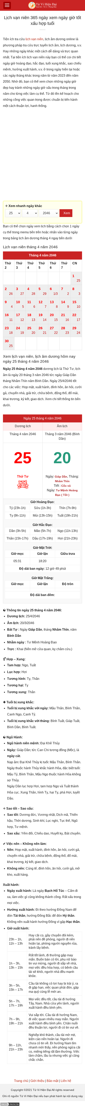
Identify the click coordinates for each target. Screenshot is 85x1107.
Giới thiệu (37, 1081)
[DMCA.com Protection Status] (10, 1104)
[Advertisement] (42, 155)
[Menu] (7, 5)
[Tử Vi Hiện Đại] (42, 5)
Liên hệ (66, 1081)
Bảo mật (52, 1081)
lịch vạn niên (34, 39)
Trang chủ (21, 1081)
